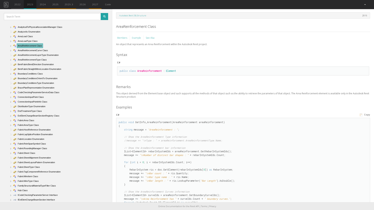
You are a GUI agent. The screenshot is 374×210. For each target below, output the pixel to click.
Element (171, 70)
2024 (43, 4)
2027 (95, 4)
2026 (82, 4)
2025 (55, 4)
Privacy (212, 206)
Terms (204, 206)
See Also (150, 37)
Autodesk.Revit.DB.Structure (132, 15)
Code (108, 4)
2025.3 (69, 4)
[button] (364, 4)
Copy (366, 114)
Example (137, 37)
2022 (17, 4)
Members (122, 37)
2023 (30, 4)
